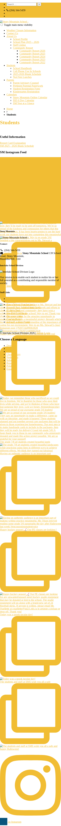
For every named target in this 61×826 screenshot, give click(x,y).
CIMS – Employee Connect (21, 298)
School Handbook (22, 68)
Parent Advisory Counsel (26, 82)
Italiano (10, 360)
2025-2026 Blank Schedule (27, 74)
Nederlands (12, 357)
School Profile (20, 39)
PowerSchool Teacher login (21, 304)
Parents (10, 80)
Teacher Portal (14, 319)
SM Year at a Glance (23, 103)
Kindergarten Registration (26, 91)
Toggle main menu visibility (18, 24)
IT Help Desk (14, 310)
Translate (14, 16)
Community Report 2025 (32, 53)
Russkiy (11, 363)
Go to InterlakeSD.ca (11, 286)
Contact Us (12, 33)
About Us (12, 36)
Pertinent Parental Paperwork (28, 85)
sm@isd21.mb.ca (18, 13)
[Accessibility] (3, 821)
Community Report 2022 (32, 62)
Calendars (12, 94)
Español (11, 369)
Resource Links (15, 316)
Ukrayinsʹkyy (13, 354)
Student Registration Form (26, 88)
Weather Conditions (17, 313)
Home (10, 108)
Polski (10, 366)
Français (11, 351)
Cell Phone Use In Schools (27, 71)
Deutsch (11, 345)
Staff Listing (19, 45)
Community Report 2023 (32, 59)
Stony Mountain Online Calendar (30, 97)
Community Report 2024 (32, 56)
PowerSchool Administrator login (24, 307)
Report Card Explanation (13, 143)
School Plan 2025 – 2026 (26, 42)
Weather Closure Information (21, 30)
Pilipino (10, 348)
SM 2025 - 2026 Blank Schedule (17, 145)
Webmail (11, 301)
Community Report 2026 (32, 50)
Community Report (23, 47)
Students (11, 65)
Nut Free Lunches (22, 77)
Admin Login (43, 333)
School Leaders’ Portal (18, 322)
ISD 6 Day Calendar (23, 100)
